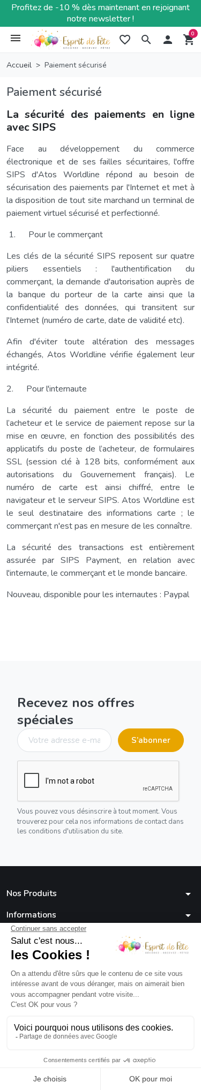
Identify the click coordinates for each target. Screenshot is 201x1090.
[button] (146, 39)
